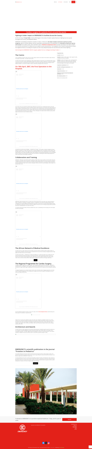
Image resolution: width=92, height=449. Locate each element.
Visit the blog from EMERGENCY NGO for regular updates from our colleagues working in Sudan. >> (37, 50)
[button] (76, 2)
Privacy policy (52, 447)
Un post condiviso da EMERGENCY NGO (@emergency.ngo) (28, 103)
